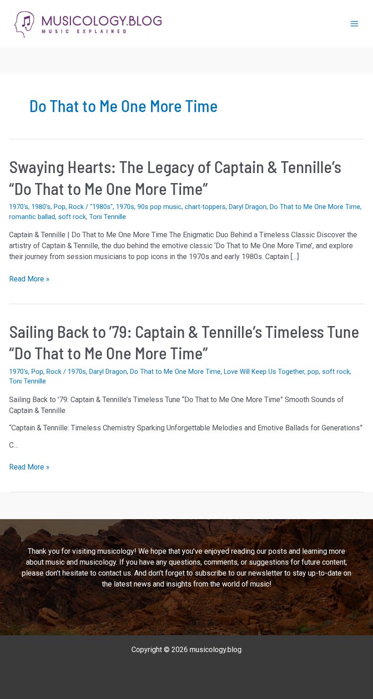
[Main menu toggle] (354, 23)
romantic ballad (32, 217)
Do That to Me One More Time (315, 207)
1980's (40, 207)
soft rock (72, 217)
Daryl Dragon (248, 207)
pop (313, 371)
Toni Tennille (107, 217)
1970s (125, 207)
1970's (18, 207)
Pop (60, 207)
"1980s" (101, 207)
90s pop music (159, 207)
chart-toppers (205, 207)
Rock (76, 207)
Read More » (29, 279)
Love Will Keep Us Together (264, 371)
